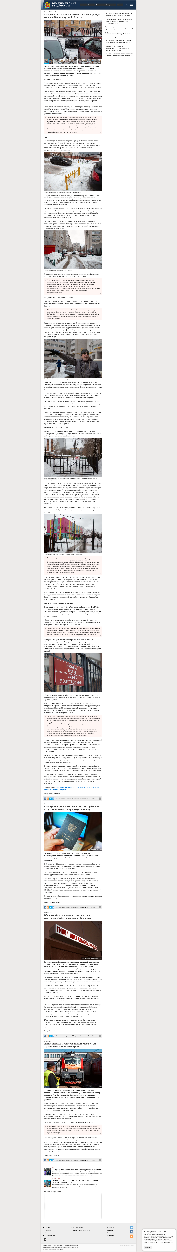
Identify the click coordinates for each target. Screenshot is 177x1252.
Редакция (110, 1230)
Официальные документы (81, 1230)
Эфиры (120, 5)
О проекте (110, 1227)
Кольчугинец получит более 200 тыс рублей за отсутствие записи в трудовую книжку (75, 1181)
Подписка (110, 1235)
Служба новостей (54, 902)
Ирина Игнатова (54, 794)
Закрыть (148, 1247)
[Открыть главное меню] (131, 6)
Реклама (110, 1233)
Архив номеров (78, 1227)
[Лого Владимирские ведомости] (60, 5)
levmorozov (131, 1245)
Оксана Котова (54, 1031)
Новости (91, 5)
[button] (45, 39)
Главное (83, 5)
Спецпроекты (111, 5)
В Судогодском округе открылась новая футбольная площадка (77, 1170)
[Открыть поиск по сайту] (127, 6)
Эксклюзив (100, 5)
